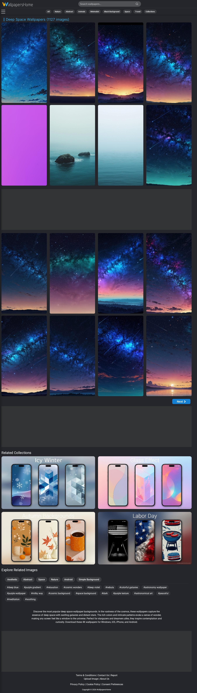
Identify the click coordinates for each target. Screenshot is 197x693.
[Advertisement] (96, 209)
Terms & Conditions (86, 675)
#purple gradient (32, 587)
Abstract (69, 11)
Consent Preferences (112, 684)
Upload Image (91, 678)
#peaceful (163, 593)
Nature (58, 11)
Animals (81, 11)
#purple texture (121, 593)
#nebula (109, 587)
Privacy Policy (77, 684)
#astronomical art (143, 593)
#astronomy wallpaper (155, 587)
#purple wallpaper (16, 593)
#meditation (13, 599)
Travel (137, 11)
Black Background (111, 11)
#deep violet (93, 587)
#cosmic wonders (73, 587)
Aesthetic (12, 579)
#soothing (30, 599)
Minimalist (94, 11)
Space (127, 11)
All (48, 11)
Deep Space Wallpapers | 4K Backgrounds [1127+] (17, 4)
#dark (105, 593)
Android (68, 579)
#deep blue (12, 587)
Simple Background (89, 579)
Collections (150, 11)
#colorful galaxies (128, 587)
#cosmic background (59, 593)
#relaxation (52, 587)
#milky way (37, 593)
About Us (104, 678)
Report (114, 675)
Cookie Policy (93, 684)
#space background (86, 593)
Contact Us (103, 675)
